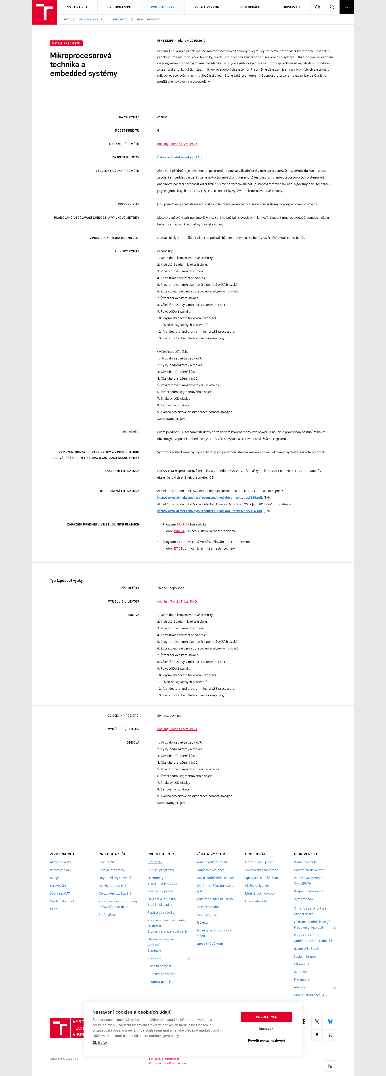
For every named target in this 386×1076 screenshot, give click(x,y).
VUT (66, 19)
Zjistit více (99, 1042)
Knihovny (160, 958)
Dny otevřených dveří (115, 878)
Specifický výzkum (209, 944)
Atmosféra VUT (61, 862)
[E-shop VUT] (330, 1034)
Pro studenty (162, 7)
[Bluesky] (330, 1021)
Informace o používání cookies (167, 1063)
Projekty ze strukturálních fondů (215, 933)
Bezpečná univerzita (309, 891)
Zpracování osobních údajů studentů (167, 923)
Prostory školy (60, 870)
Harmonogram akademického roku (162, 880)
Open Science (206, 914)
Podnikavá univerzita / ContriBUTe (310, 880)
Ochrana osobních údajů (312, 922)
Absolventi (307, 987)
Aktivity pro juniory (113, 885)
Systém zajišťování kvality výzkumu (215, 888)
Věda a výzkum (207, 7)
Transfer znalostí (208, 907)
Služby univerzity (257, 885)
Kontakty (300, 971)
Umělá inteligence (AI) (310, 995)
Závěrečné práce (160, 891)
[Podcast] (317, 1034)
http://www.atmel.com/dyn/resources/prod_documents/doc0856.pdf (209, 498)
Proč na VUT (108, 862)
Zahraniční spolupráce (261, 870)
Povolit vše (266, 1017)
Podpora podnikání (161, 981)
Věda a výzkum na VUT (213, 862)
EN (347, 7)
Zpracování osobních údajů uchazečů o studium (118, 904)
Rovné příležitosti (306, 948)
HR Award (301, 964)
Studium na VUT (90, 19)
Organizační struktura (310, 908)
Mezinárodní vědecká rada (216, 878)
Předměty (120, 19)
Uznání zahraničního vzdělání (162, 942)
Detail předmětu (149, 19)
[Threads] (303, 1021)
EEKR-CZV (184, 542)
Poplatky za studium (162, 912)
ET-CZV (179, 548)
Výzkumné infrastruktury (214, 899)
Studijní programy (112, 870)
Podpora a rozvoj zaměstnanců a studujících (313, 938)
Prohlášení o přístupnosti (164, 1058)
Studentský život (62, 901)
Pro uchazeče (119, 7)
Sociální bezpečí (159, 966)
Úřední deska (304, 914)
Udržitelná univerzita (309, 870)
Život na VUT (77, 7)
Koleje (54, 878)
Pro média (301, 979)
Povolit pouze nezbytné (266, 1040)
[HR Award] (330, 1066)
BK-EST (179, 531)
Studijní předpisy (160, 904)
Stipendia (155, 950)
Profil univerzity (305, 862)
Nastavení (267, 1028)
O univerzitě (289, 7)
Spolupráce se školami (262, 878)
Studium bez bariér (162, 974)
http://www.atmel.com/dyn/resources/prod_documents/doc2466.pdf (209, 511)
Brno (53, 909)
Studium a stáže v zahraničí (168, 931)
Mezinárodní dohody (260, 893)
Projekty (202, 922)
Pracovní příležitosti (314, 927)
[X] (317, 1021)
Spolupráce (250, 7)
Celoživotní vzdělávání (115, 893)
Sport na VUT (60, 893)
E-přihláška (107, 914)
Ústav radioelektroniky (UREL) (179, 157)
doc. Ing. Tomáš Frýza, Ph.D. (177, 144)
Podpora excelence (210, 870)
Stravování (58, 885)
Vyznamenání (304, 899)
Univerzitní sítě (256, 901)
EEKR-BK (183, 524)
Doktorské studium (162, 899)
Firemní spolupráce (259, 862)
